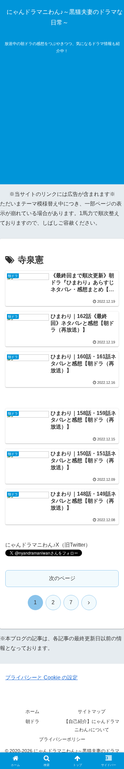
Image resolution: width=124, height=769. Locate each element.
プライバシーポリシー (62, 739)
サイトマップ (91, 711)
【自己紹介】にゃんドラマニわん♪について (91, 725)
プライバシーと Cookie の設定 (41, 677)
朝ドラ (32, 721)
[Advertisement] (62, 122)
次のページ (62, 578)
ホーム (32, 711)
